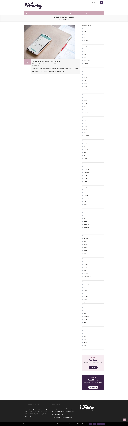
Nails (85, 256)
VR (84, 348)
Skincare (86, 299)
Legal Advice (86, 215)
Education (86, 115)
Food (85, 132)
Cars (85, 66)
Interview (86, 210)
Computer (86, 89)
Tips (85, 322)
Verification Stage (35, 65)
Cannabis (86, 63)
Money (85, 241)
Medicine (86, 235)
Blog (85, 54)
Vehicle (85, 342)
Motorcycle (86, 244)
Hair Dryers (86, 172)
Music (85, 253)
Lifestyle (85, 221)
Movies (52, 13)
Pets (85, 270)
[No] (126, 424)
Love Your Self (87, 227)
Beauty (85, 46)
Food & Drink (86, 135)
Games (85, 146)
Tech (85, 313)
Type (85, 336)
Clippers (85, 83)
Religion (85, 287)
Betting (85, 48)
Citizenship (86, 80)
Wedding (86, 351)
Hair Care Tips (87, 169)
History (85, 187)
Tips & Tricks (86, 325)
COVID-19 (86, 94)
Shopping (86, 296)
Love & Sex (86, 224)
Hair (85, 166)
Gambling (86, 143)
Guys (85, 163)
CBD (85, 71)
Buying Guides (87, 60)
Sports (85, 302)
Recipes (85, 281)
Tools (85, 328)
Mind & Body (86, 238)
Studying (86, 304)
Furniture (86, 138)
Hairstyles (86, 178)
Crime (85, 97)
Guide (85, 161)
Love (57, 13)
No (94, 423)
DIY (84, 109)
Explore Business (93, 387)
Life (84, 218)
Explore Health (93, 367)
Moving (85, 250)
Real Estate (86, 279)
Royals (91, 13)
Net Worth (86, 258)
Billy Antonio (35, 63)
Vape (85, 339)
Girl (84, 155)
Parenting (85, 13)
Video (85, 345)
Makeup (85, 230)
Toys (85, 330)
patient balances (71, 63)
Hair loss (86, 175)
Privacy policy (101, 423)
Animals (85, 31)
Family (85, 123)
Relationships (64, 13)
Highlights (86, 184)
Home (31, 13)
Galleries (86, 140)
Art (84, 37)
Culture (85, 103)
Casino (85, 69)
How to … (86, 201)
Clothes (85, 86)
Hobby (85, 189)
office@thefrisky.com (59, 414)
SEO (85, 293)
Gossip (85, 158)
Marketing (86, 233)
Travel (96, 13)
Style (70, 13)
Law (85, 212)
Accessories (86, 28)
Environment (86, 120)
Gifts (85, 152)
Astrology (86, 40)
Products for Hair (87, 276)
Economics (86, 112)
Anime (85, 34)
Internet (85, 207)
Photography (86, 273)
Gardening (86, 149)
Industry (85, 204)
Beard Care (86, 43)
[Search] (101, 2)
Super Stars (86, 310)
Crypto (85, 100)
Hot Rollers (86, 198)
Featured (86, 129)
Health (41, 13)
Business (47, 63)
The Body (86, 319)
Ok (90, 423)
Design (85, 106)
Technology (86, 316)
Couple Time (86, 92)
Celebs (46, 13)
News (36, 13)
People (85, 267)
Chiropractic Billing (62, 63)
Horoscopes (86, 195)
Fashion (85, 126)
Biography (86, 51)
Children (85, 77)
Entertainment (77, 13)
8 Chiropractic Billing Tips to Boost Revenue (46, 61)
